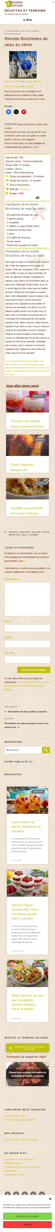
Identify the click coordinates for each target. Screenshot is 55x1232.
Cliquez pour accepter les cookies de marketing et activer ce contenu (27, 1074)
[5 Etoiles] (15, 124)
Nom (8, 621)
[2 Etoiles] (8, 124)
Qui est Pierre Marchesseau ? (20, 1159)
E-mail (9, 637)
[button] (50, 1198)
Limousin (29, 86)
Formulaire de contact (15, 1116)
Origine (8, 86)
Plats (17, 81)
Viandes (28, 81)
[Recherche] (46, 750)
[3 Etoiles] (10, 124)
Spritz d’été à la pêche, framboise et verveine (25, 826)
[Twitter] (16, 1194)
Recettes (9, 81)
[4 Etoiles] (13, 124)
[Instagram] (33, 1194)
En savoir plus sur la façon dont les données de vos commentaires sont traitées (27, 686)
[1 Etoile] (6, 124)
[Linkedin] (42, 1194)
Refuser (27, 1224)
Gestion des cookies (15, 1174)
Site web (9, 652)
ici (39, 147)
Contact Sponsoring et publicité (20, 1119)
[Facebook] (8, 1194)
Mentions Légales (13, 1163)
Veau (39, 81)
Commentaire (12, 579)
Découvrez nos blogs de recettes (21, 1139)
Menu (29, 19)
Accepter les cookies (27, 1216)
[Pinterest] (25, 1194)
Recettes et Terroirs (25, 10)
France (17, 86)
